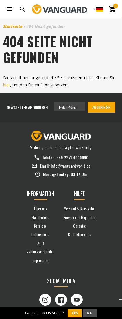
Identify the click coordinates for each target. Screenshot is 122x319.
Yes (74, 312)
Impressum (40, 260)
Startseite (13, 26)
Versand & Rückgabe (79, 208)
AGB (40, 243)
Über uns (40, 208)
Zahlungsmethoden (40, 251)
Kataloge (40, 226)
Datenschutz (40, 234)
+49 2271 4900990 (72, 157)
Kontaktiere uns (79, 234)
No (90, 312)
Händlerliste (40, 217)
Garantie (79, 226)
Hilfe (79, 193)
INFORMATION (40, 193)
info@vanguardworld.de (70, 166)
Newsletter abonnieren (27, 107)
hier (6, 85)
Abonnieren (101, 107)
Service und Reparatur (79, 217)
